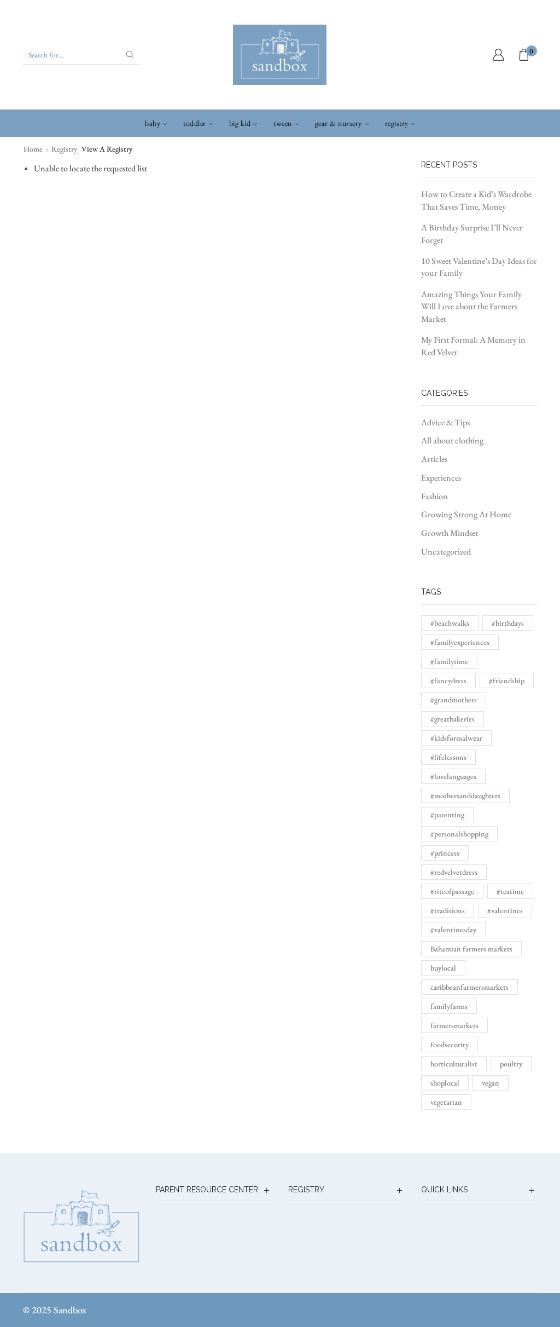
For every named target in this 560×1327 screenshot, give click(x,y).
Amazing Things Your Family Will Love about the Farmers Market (471, 307)
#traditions (447, 910)
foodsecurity (449, 1044)
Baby (152, 123)
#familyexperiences (459, 642)
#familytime (449, 661)
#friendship (506, 680)
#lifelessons (448, 757)
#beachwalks (449, 623)
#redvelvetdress (453, 872)
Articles (434, 459)
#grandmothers (453, 700)
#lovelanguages (453, 776)
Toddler (194, 123)
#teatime (510, 891)
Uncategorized (446, 551)
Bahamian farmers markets (471, 949)
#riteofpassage (452, 891)
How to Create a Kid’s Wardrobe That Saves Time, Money (476, 200)
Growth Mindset (449, 533)
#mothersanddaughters (465, 795)
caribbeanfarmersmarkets (469, 987)
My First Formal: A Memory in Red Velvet (473, 346)
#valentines (505, 910)
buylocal (443, 968)
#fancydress (448, 680)
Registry (397, 123)
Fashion (434, 496)
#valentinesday (453, 929)
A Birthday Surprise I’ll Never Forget (472, 234)
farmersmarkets (454, 1025)
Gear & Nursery (338, 123)
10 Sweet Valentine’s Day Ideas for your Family (479, 267)
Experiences (441, 477)
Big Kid (240, 123)
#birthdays (508, 623)
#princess (444, 853)
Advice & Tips (445, 422)
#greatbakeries (452, 719)
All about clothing (452, 440)
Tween (282, 123)
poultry (511, 1064)
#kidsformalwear (456, 738)
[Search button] (130, 54)
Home (33, 149)
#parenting (447, 815)
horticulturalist (453, 1064)
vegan (490, 1083)
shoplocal (444, 1083)
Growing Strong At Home (466, 514)
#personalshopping (459, 834)
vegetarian (446, 1102)
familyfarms (449, 1006)
